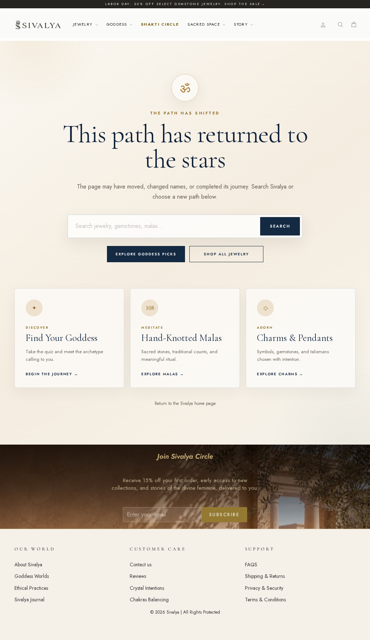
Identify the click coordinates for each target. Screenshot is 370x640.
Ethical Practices (31, 588)
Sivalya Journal (29, 599)
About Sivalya (28, 564)
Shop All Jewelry (226, 254)
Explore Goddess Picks (146, 254)
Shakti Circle (160, 24)
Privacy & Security (264, 588)
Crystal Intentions (147, 588)
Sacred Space (204, 24)
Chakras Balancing (149, 599)
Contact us (140, 564)
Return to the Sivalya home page (185, 403)
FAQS (251, 564)
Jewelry (83, 24)
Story (241, 24)
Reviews (138, 576)
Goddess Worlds (31, 576)
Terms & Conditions (265, 599)
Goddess (118, 24)
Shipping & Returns (265, 576)
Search (280, 226)
